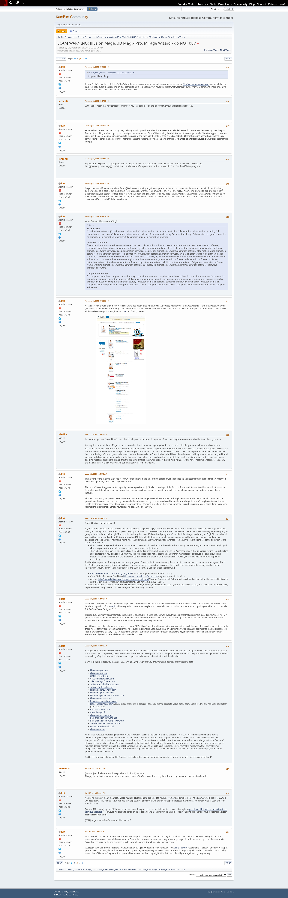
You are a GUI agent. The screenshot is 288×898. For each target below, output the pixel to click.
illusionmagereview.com (102, 678)
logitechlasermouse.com (101, 704)
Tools (213, 4)
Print (228, 58)
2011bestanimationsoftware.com (105, 723)
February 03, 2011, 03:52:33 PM (97, 301)
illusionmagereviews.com (102, 692)
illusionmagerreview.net (101, 715)
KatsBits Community (72, 17)
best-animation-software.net (103, 718)
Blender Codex (187, 4)
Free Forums (67, 895)
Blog (252, 4)
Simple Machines (74, 892)
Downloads (225, 4)
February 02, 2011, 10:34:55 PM (97, 159)
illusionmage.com (99, 670)
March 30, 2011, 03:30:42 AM (96, 646)
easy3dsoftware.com (100, 709)
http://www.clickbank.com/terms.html (140, 576)
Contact (261, 4)
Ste (124, 311)
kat (63, 67)
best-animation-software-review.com (107, 720)
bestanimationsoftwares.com (103, 701)
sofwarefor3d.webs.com (101, 687)
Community (240, 4)
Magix (113, 606)
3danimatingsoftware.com (102, 681)
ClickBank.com (180, 847)
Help (208, 892)
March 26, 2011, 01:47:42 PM (96, 599)
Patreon (273, 4)
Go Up (59, 863)
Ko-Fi (283, 4)
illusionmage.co (97, 729)
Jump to (192, 874)
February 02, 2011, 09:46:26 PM (97, 67)
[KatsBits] (59, 87)
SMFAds (57, 895)
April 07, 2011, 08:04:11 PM (95, 793)
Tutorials (203, 4)
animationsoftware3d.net (102, 726)
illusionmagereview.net (101, 698)
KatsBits (16, 2)
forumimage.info (98, 712)
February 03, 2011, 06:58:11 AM (97, 183)
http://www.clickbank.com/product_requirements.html (123, 579)
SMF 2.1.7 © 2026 (60, 892)
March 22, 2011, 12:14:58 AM (96, 434)
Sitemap (75, 895)
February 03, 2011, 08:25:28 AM (97, 216)
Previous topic (211, 50)
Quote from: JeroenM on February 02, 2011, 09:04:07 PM (112, 72)
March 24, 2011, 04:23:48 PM (96, 518)
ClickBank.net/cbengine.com (196, 84)
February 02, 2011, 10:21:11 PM (97, 125)
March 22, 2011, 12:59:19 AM (96, 474)
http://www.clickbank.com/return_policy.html (111, 573)
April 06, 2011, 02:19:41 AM (95, 768)
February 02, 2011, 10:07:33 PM (97, 101)
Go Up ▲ (230, 892)
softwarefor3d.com (99, 676)
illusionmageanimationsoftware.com (107, 695)
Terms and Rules (218, 892)
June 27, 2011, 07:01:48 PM (95, 831)
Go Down (61, 58)
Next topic (225, 50)
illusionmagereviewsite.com (103, 689)
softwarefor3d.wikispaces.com (104, 684)
